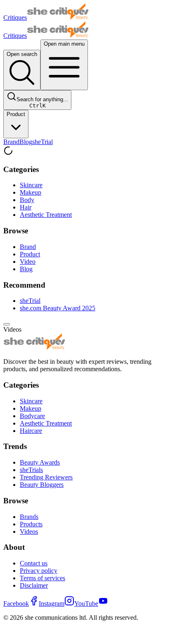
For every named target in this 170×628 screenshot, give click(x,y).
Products (31, 524)
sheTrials (31, 469)
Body (27, 199)
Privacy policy (38, 570)
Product (16, 114)
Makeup (30, 192)
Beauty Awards (40, 462)
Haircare (31, 430)
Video (27, 261)
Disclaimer (34, 585)
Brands (29, 516)
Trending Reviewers (46, 477)
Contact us (33, 563)
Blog (25, 141)
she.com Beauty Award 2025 (57, 308)
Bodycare (32, 415)
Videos (29, 531)
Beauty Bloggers (42, 484)
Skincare (31, 184)
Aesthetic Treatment (46, 214)
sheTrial (42, 141)
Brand (11, 141)
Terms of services (42, 578)
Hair (25, 207)
